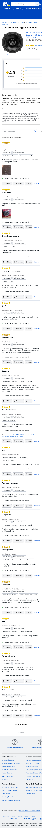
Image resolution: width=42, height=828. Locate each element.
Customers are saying (10, 95)
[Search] (35, 131)
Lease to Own (6, 794)
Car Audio (29, 23)
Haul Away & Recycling (33, 776)
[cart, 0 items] (40, 4)
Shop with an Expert (32, 763)
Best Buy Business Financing (11, 800)
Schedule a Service (32, 766)
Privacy (20, 816)
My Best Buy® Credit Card (10, 787)
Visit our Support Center (34, 760)
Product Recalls (7, 773)
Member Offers (30, 794)
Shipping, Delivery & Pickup (10, 763)
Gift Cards (5, 779)
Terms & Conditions (13, 817)
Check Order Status (8, 760)
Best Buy (4, 23)
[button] (7, 8)
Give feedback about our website (29, 811)
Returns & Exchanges (8, 766)
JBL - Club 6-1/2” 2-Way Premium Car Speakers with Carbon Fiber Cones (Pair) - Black (20, 435)
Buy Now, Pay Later (8, 797)
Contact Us (29, 779)
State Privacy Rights (34, 818)
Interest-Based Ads (27, 817)
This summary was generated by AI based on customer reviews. (20, 108)
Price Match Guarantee (9, 770)
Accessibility (5, 816)
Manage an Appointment (34, 770)
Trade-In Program (7, 776)
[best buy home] (6, 4)
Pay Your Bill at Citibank (9, 790)
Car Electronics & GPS (16, 23)
